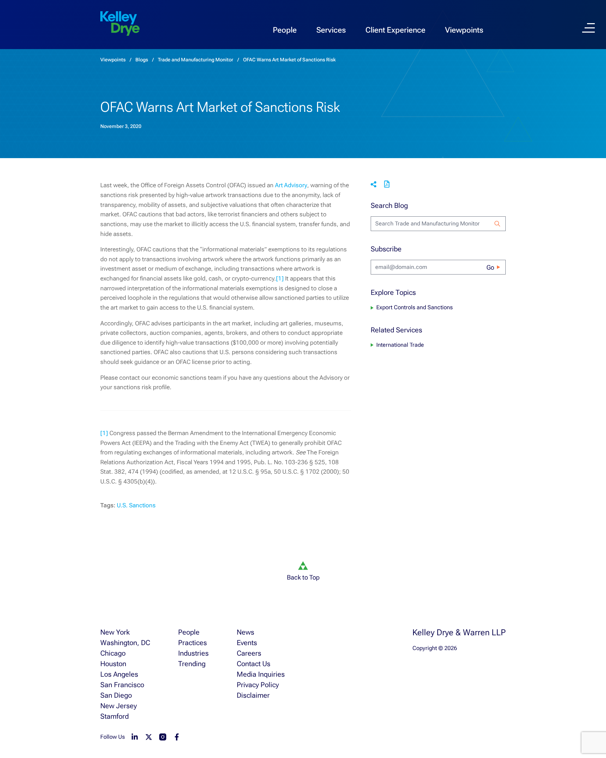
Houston (113, 663)
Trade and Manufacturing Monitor (195, 59)
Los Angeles (119, 674)
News (245, 632)
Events (247, 642)
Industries (193, 653)
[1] (280, 278)
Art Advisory (291, 185)
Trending (192, 663)
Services (331, 30)
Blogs (141, 59)
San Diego (116, 695)
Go (490, 267)
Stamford (114, 716)
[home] (120, 23)
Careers (249, 653)
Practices (192, 642)
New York (115, 632)
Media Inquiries (261, 674)
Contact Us (253, 663)
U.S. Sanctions (136, 505)
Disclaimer (253, 695)
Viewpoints (464, 30)
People (285, 30)
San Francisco (122, 685)
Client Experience (395, 30)
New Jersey (118, 706)
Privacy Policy (258, 685)
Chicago (113, 653)
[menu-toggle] (588, 27)
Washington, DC (125, 642)
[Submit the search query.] (497, 223)
